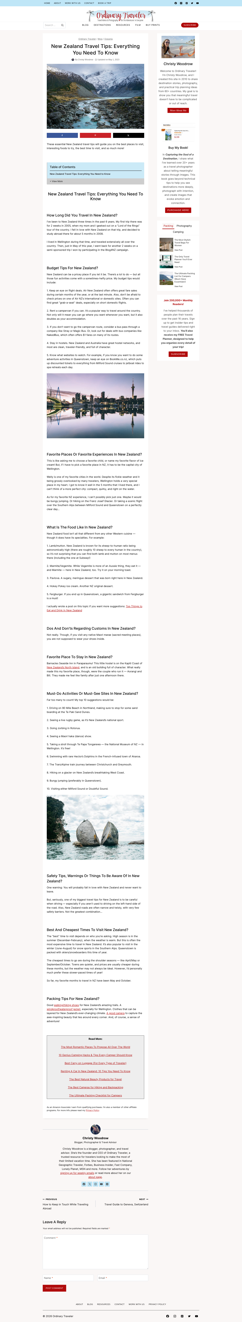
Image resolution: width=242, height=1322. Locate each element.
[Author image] (73, 59)
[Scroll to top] (235, 1314)
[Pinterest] (186, 3)
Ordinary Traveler (87, 39)
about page (95, 1177)
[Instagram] (181, 3)
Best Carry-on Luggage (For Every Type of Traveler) (95, 1063)
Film (138, 25)
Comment (51, 1237)
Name (48, 1277)
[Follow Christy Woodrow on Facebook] (83, 1184)
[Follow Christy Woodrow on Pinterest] (107, 1184)
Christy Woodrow (85, 60)
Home (47, 3)
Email (103, 1277)
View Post (178, 250)
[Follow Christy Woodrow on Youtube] (101, 1184)
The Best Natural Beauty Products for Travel (95, 1079)
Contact (89, 3)
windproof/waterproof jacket (63, 1009)
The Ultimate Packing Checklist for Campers (95, 1095)
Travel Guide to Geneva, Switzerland (126, 1202)
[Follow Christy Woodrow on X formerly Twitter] (89, 1184)
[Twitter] (192, 3)
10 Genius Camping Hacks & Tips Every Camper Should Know (95, 1055)
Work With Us (73, 3)
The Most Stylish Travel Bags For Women (182, 243)
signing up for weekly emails (77, 1173)
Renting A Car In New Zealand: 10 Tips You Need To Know (95, 1071)
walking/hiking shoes (66, 1005)
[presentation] (166, 244)
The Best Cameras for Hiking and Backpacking (95, 1087)
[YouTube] (197, 3)
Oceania (108, 39)
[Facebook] (175, 3)
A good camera (116, 1013)
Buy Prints (153, 25)
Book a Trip (104, 3)
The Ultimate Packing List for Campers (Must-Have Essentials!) (184, 277)
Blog (85, 25)
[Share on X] (128, 135)
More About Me (178, 110)
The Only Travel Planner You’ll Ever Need (183, 259)
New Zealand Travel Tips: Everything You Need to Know (80, 174)
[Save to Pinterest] (95, 135)
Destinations (102, 25)
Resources (123, 25)
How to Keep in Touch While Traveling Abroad (65, 1204)
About (57, 3)
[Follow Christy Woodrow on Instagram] (95, 1184)
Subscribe (190, 25)
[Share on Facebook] (62, 135)
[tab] (168, 226)
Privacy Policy (92, 1110)
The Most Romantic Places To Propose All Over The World (95, 1046)
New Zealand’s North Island (63, 667)
